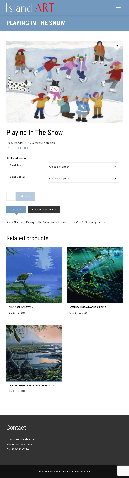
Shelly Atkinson (16, 158)
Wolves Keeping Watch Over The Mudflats (32, 385)
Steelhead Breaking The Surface (87, 307)
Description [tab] (16, 209)
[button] (117, 47)
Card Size (16, 165)
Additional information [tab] (43, 209)
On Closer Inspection (21, 307)
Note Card (50, 142)
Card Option (17, 176)
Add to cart (25, 196)
